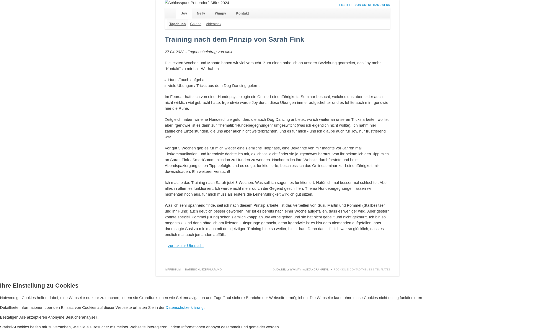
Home (170, 13)
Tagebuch (177, 24)
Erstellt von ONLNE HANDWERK (364, 5)
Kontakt (242, 13)
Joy (184, 13)
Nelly (201, 13)
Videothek (213, 24)
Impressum (173, 269)
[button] (9, 317)
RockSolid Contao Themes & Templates (362, 269)
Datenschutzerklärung (203, 269)
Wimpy (220, 13)
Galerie (195, 24)
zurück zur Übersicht (186, 246)
